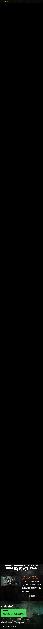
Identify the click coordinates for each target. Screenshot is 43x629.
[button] (28, 1)
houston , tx (21, 289)
